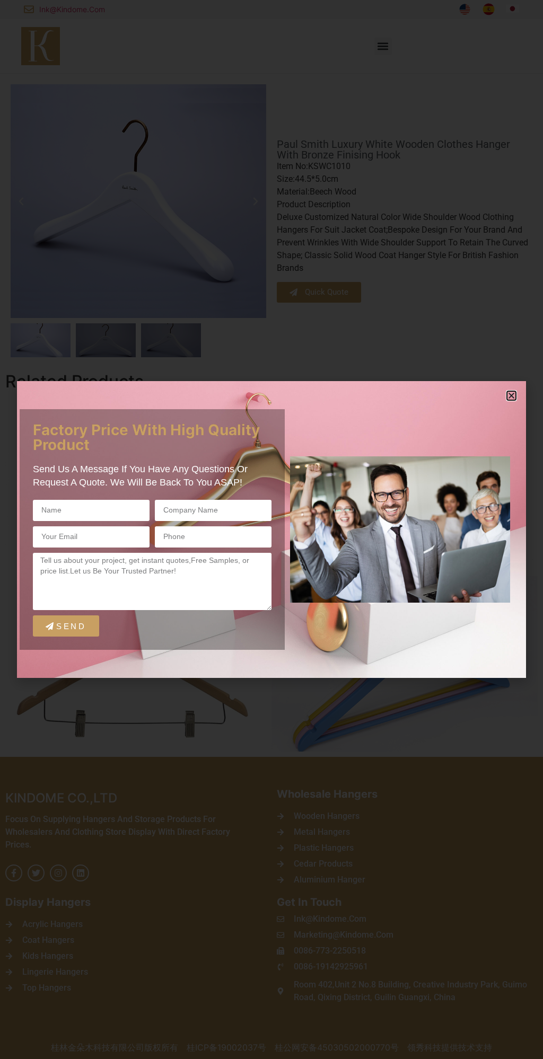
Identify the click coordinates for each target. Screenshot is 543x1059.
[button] (511, 396)
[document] (271, 529)
